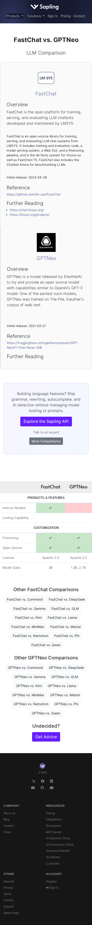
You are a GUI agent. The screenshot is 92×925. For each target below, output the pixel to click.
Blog (6, 819)
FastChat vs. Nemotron (30, 636)
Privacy (8, 887)
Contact (79, 15)
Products (13, 15)
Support (9, 906)
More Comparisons (46, 441)
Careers (9, 825)
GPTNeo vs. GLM (64, 677)
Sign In (53, 15)
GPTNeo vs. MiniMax (28, 695)
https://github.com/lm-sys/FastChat (34, 194)
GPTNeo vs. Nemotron (31, 704)
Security (9, 881)
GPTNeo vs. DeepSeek (66, 668)
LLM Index (52, 863)
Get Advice (46, 736)
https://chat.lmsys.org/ (27, 210)
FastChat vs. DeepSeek (67, 599)
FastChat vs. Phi (66, 636)
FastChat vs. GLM (65, 609)
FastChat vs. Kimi (28, 617)
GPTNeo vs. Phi (66, 704)
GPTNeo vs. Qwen (46, 713)
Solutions (34, 15)
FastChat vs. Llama (62, 617)
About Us (9, 813)
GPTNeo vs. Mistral (65, 695)
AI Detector (53, 857)
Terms (7, 894)
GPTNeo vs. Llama (62, 686)
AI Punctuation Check (60, 844)
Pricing (66, 15)
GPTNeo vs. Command (25, 668)
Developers (53, 825)
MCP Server (54, 832)
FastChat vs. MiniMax (27, 627)
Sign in (54, 887)
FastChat (46, 94)
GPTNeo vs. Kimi (29, 686)
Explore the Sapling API (46, 421)
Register (51, 881)
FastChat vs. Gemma (29, 609)
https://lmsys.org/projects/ (30, 214)
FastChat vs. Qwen (46, 645)
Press (7, 832)
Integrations (53, 819)
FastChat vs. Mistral (65, 627)
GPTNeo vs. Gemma (30, 677)
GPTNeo (46, 258)
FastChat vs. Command (25, 599)
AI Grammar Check (58, 838)
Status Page (11, 913)
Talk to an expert (46, 432)
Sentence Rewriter (58, 851)
